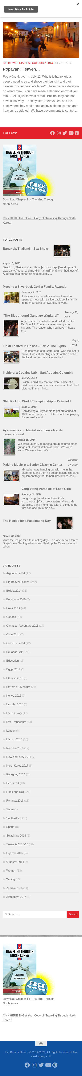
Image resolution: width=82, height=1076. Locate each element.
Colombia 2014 (42, 62)
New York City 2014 (18, 756)
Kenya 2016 (13, 695)
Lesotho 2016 (14, 704)
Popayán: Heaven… (21, 69)
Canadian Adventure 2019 (22, 625)
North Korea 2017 (17, 765)
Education (12, 660)
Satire (10, 809)
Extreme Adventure (18, 686)
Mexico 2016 (14, 739)
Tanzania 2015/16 (17, 844)
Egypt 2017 (13, 669)
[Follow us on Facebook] (52, 133)
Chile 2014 (12, 634)
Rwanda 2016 (14, 800)
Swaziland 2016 (16, 835)
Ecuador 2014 (15, 651)
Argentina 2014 (15, 573)
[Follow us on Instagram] (58, 133)
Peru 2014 (12, 783)
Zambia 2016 (14, 888)
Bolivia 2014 (13, 590)
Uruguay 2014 (15, 861)
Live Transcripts (16, 721)
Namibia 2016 (14, 748)
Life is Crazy (14, 713)
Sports (10, 826)
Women (11, 870)
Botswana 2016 (16, 599)
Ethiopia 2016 (14, 678)
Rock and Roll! (15, 791)
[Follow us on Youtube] (70, 133)
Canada (11, 616)
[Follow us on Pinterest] (77, 133)
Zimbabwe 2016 (16, 896)
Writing (10, 879)
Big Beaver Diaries (16, 62)
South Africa (13, 818)
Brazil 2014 (13, 608)
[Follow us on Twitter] (64, 133)
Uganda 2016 (14, 853)
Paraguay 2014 (15, 774)
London (10, 730)
